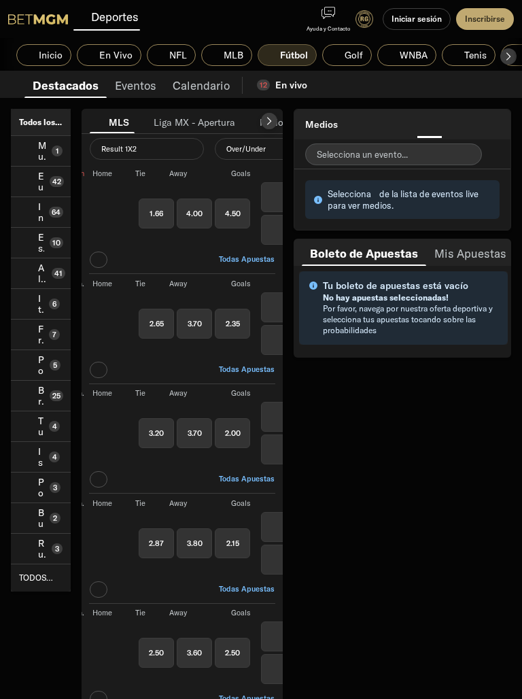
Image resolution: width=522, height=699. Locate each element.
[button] (508, 56)
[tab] (65, 84)
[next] (269, 121)
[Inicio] (38, 19)
